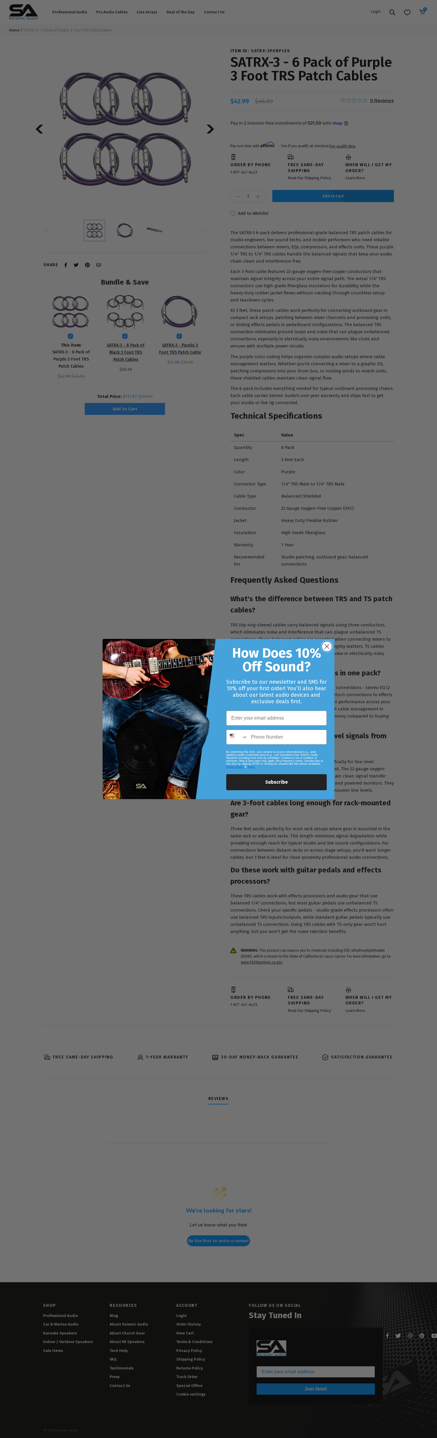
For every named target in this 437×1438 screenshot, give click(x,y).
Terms (251, 766)
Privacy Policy (235, 766)
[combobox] (237, 737)
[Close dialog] (327, 646)
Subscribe (276, 782)
